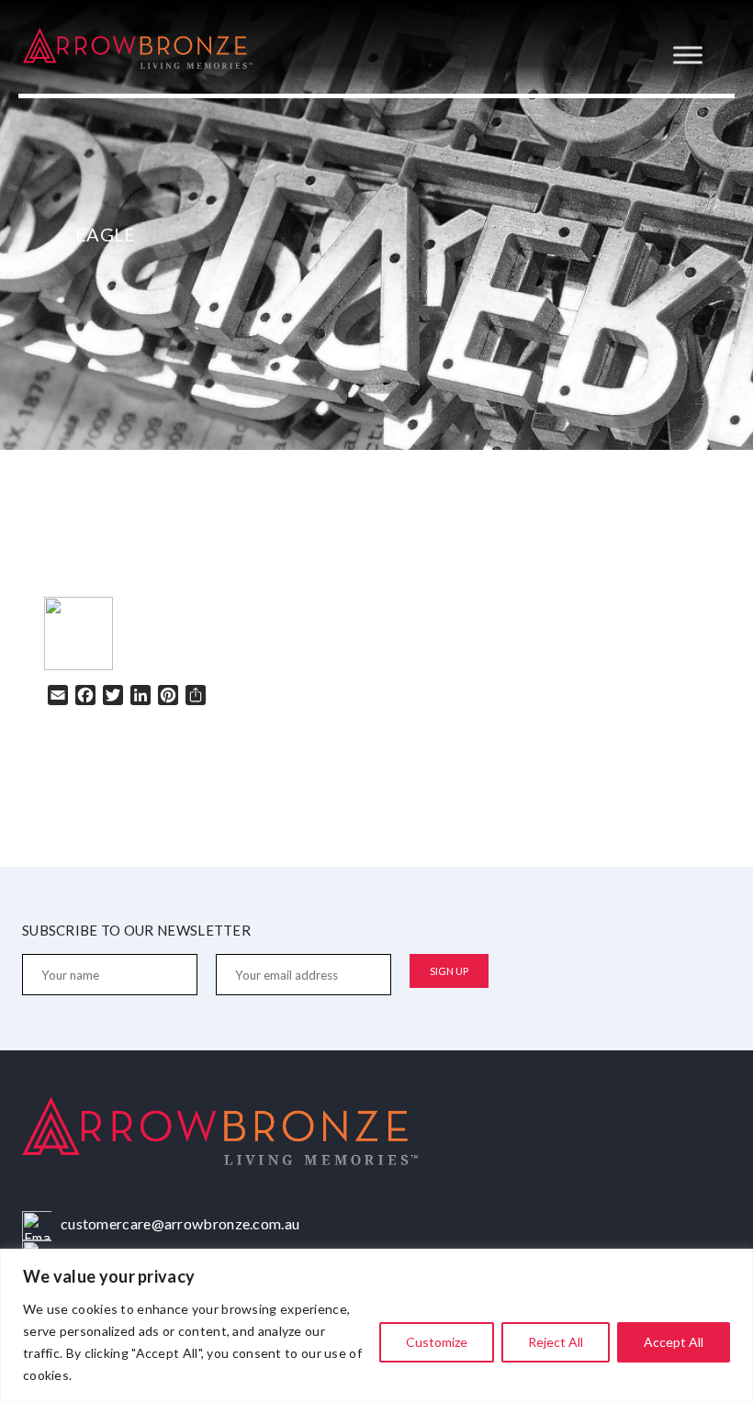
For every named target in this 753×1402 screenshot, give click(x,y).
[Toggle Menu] (687, 54)
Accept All (673, 1342)
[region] (376, 1325)
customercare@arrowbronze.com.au (180, 1223)
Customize (436, 1342)
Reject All (555, 1342)
